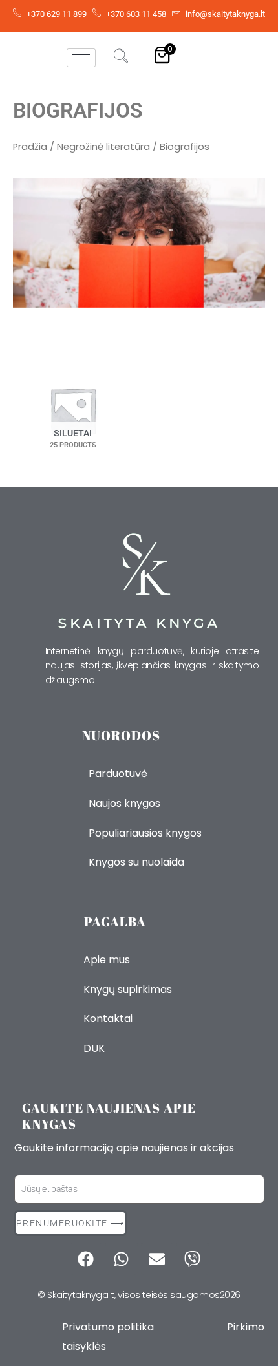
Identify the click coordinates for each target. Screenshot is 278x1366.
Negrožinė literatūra (103, 146)
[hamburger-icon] (81, 57)
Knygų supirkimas (127, 989)
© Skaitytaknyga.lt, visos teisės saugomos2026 (139, 1294)
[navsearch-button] (121, 57)
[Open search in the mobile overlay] (258, 327)
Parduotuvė (118, 773)
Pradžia (30, 146)
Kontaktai (108, 1018)
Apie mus (106, 959)
